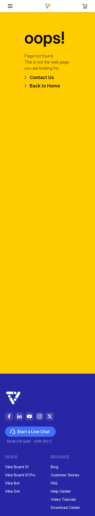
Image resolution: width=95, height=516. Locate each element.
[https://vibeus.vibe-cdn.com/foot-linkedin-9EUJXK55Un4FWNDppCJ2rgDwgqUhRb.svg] (19, 416)
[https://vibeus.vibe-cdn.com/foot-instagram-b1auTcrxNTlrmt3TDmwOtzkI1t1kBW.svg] (39, 416)
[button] (10, 6)
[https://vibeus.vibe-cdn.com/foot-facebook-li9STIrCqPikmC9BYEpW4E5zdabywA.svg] (9, 416)
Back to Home (45, 85)
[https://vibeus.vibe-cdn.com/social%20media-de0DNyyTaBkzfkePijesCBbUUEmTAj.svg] (50, 416)
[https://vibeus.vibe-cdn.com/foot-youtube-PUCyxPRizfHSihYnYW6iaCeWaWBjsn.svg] (29, 416)
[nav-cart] (85, 6)
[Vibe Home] (47, 7)
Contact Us (42, 77)
